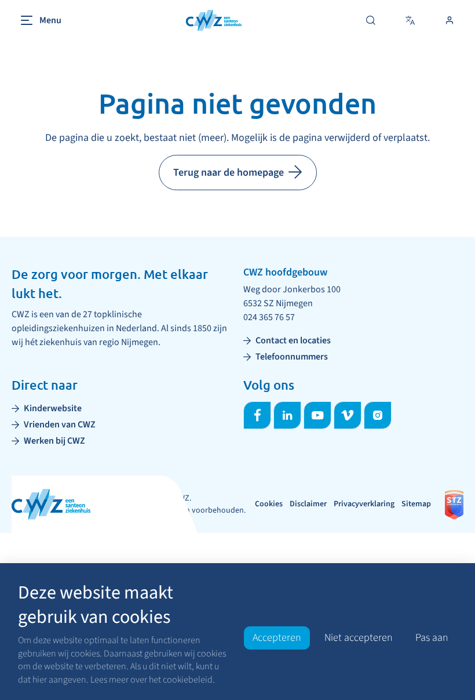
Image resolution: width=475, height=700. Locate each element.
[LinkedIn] (287, 415)
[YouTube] (317, 415)
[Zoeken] (371, 20)
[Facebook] (257, 415)
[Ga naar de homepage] (214, 20)
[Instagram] (378, 415)
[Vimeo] (347, 415)
